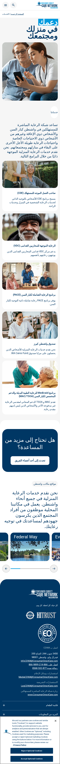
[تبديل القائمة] (5, 5)
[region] (30, 740)
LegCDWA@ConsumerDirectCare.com (39, 686)
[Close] (55, 721)
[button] (6, 569)
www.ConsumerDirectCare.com (43, 694)
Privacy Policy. (19, 745)
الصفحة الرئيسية (17, 14)
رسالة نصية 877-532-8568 (45, 668)
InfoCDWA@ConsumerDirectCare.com (39, 661)
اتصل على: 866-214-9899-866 (43, 664)
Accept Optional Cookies (32, 759)
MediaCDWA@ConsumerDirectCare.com (38, 677)
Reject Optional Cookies (31, 751)
